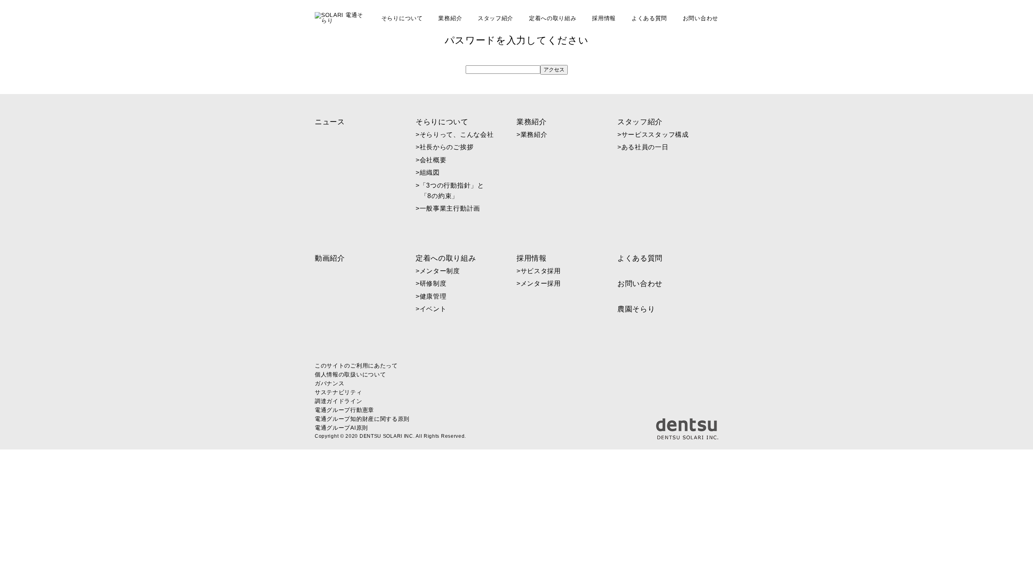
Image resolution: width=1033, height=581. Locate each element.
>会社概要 (434, 160)
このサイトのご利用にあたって (356, 365)
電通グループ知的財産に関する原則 (362, 419)
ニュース (330, 121)
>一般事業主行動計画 (450, 208)
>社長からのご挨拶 (447, 147)
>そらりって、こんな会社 (457, 134)
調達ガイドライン (338, 401)
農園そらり (636, 309)
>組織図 (430, 172)
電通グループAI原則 (341, 427)
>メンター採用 (541, 283)
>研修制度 (434, 283)
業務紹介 (450, 18)
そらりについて (402, 18)
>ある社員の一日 (646, 147)
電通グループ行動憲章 (344, 410)
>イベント (434, 308)
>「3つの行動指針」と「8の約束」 (452, 190)
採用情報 (604, 18)
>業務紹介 (535, 134)
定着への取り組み (553, 18)
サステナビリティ (338, 392)
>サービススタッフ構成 (656, 134)
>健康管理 (434, 296)
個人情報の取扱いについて (350, 374)
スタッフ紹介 (495, 18)
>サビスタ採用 (541, 271)
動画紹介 (330, 258)
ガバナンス (330, 383)
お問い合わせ (700, 18)
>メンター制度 (440, 271)
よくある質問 (649, 18)
